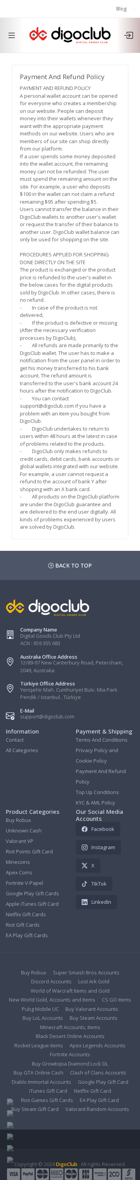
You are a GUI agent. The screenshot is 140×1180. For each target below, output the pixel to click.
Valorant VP (19, 840)
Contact (15, 739)
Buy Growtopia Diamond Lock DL (70, 1063)
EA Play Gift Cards (27, 935)
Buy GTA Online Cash (38, 1072)
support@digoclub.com (47, 716)
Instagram (103, 847)
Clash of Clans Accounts (98, 1072)
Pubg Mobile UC (40, 1008)
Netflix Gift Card (92, 1090)
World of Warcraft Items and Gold (70, 990)
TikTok (99, 883)
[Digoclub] (70, 35)
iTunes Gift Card (48, 1090)
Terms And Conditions (102, 739)
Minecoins (18, 861)
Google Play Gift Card (103, 1081)
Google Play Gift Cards (32, 893)
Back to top (73, 565)
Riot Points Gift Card (29, 851)
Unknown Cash (24, 830)
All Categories (22, 750)
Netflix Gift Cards (26, 914)
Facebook (102, 828)
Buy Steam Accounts (93, 1017)
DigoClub (66, 1164)
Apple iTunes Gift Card (32, 903)
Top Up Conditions (97, 792)
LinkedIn (101, 901)
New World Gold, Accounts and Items (52, 999)
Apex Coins (19, 872)
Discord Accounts (51, 981)
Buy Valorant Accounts (91, 1008)
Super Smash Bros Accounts (86, 972)
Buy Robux (18, 820)
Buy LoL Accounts (43, 1017)
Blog (121, 8)
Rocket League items (38, 1045)
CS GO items (116, 999)
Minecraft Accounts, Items (70, 1027)
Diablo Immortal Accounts (41, 1081)
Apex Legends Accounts (98, 1045)
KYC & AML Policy (95, 802)
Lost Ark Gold (93, 981)
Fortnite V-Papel (24, 882)
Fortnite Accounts (70, 1054)
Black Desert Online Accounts (70, 1036)
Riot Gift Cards (23, 924)
